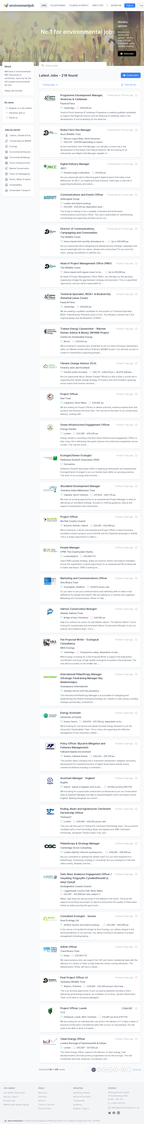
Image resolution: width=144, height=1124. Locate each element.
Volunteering (57, 5)
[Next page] (129, 1070)
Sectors (42, 1100)
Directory (98, 5)
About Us (42, 1092)
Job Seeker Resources (14, 1092)
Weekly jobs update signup (16, 1104)
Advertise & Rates (81, 1092)
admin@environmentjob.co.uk (125, 1107)
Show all (137, 1070)
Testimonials (79, 1100)
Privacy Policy (44, 1108)
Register (77, 1108)
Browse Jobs (9, 1100)
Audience (77, 1104)
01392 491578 (118, 1103)
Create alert (132, 75)
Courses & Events (78, 5)
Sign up (6, 1096)
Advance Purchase (82, 1096)
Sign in (15, 1096)
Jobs (43, 5)
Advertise (116, 5)
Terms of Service (46, 1104)
